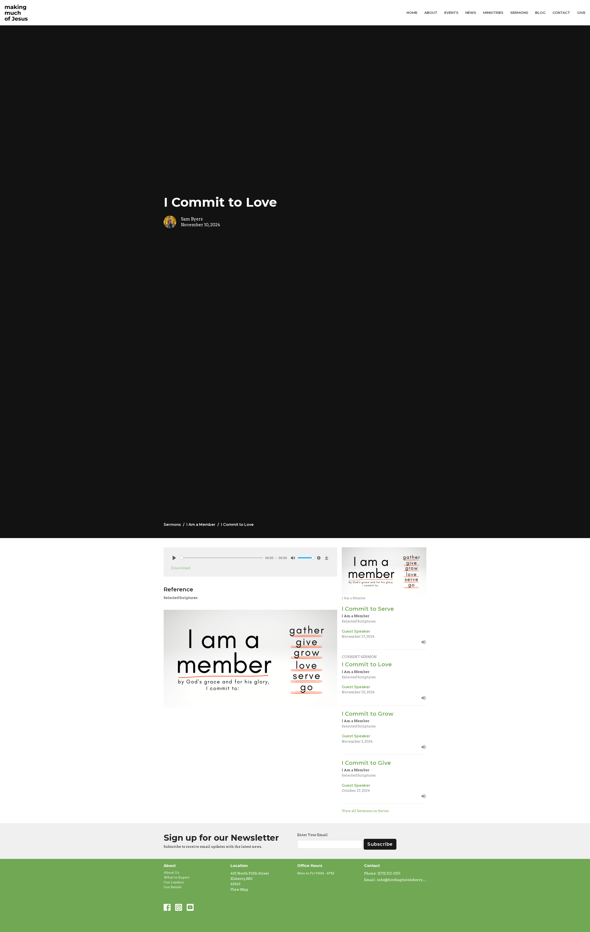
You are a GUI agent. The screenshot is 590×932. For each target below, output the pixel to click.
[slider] (221, 558)
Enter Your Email (312, 835)
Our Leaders (174, 882)
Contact (561, 12)
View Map (239, 889)
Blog (540, 12)
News (470, 12)
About (430, 12)
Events (451, 12)
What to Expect (177, 877)
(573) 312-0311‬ (389, 873)
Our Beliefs (173, 887)
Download (180, 568)
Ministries (493, 12)
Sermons (519, 12)
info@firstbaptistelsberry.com (401, 880)
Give (581, 12)
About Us (171, 872)
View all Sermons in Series (365, 811)
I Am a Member (200, 524)
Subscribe (380, 844)
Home (412, 12)
